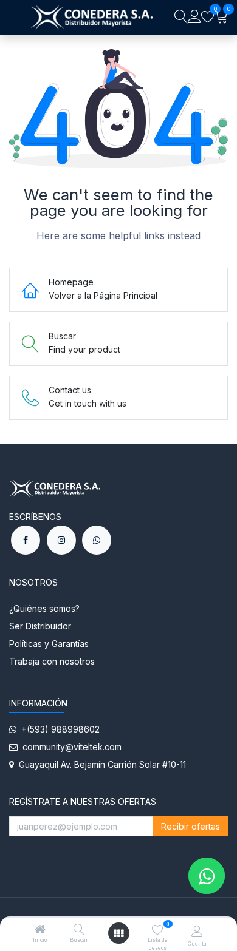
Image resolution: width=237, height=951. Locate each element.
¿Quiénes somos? (45, 608)
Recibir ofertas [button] (190, 826)
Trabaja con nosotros (52, 661)
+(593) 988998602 (58, 729)
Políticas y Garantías (49, 643)
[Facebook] (25, 540)
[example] (96, 540)
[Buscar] (79, 930)
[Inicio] (40, 930)
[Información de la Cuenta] (197, 931)
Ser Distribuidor (40, 626)
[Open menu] (118, 933)
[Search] (181, 17)
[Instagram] (61, 540)
